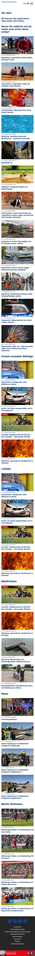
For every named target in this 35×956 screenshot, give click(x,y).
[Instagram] (15, 921)
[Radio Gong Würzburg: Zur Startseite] (8, 3)
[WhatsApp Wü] (25, 921)
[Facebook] (10, 921)
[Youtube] (20, 921)
